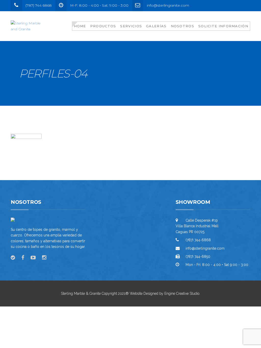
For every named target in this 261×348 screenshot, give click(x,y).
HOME (80, 26)
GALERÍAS (156, 26)
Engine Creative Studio (181, 293)
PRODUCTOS (103, 26)
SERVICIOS (131, 26)
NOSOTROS (182, 26)
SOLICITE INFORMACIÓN (223, 26)
